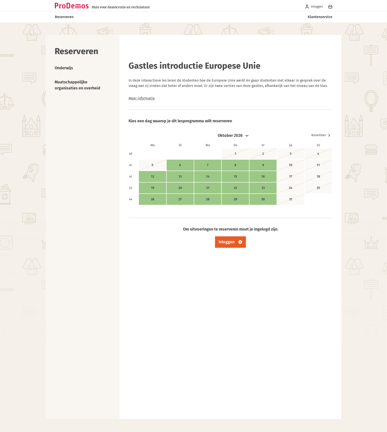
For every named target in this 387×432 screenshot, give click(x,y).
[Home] (71, 5)
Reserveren (64, 17)
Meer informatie (142, 98)
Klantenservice (320, 17)
